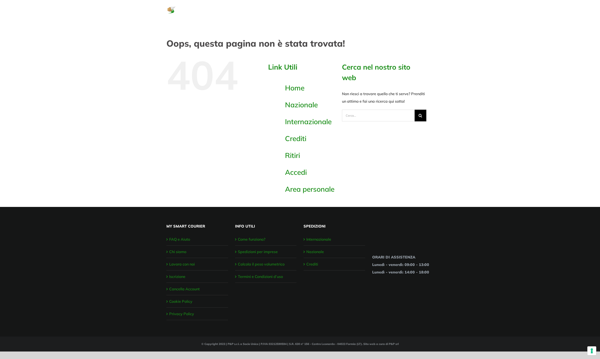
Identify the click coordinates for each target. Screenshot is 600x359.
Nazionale (301, 104)
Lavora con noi (182, 264)
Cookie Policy (180, 301)
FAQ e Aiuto (179, 239)
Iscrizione (177, 276)
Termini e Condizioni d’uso (260, 276)
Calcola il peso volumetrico (261, 264)
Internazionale (308, 121)
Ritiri (292, 155)
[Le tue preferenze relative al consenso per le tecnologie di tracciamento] (591, 350)
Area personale (309, 189)
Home (294, 87)
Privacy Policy (181, 313)
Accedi (296, 172)
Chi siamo (177, 251)
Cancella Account (184, 289)
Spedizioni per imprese (258, 251)
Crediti (295, 138)
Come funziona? (251, 239)
